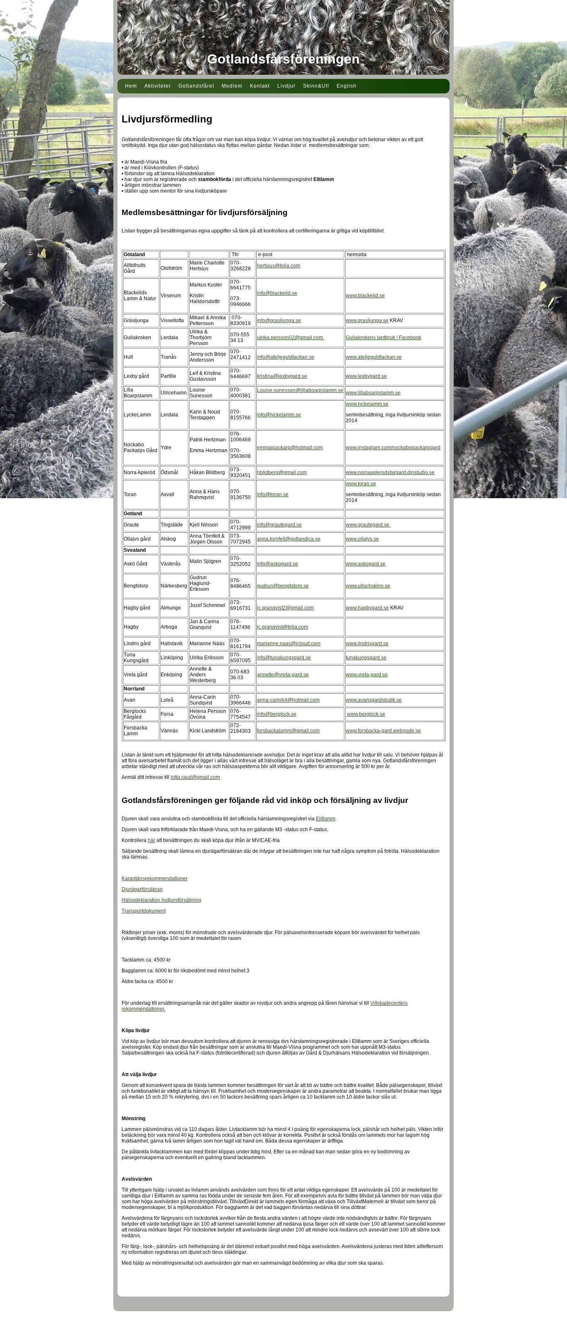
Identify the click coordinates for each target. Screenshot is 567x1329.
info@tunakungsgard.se (284, 658)
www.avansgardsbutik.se (374, 700)
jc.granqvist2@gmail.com (285, 608)
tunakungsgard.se (366, 658)
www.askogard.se (366, 564)
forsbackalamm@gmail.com (288, 731)
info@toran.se (272, 494)
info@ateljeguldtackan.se (285, 357)
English (347, 86)
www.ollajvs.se (362, 539)
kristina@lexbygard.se (282, 376)
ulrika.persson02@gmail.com (290, 337)
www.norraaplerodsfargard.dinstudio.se (390, 472)
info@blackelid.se (277, 293)
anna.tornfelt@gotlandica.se (288, 539)
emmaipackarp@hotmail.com (290, 447)
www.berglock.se (365, 714)
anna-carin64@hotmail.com (288, 700)
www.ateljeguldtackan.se (374, 357)
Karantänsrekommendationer (155, 878)
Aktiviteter (157, 86)
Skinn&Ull (316, 86)
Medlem (232, 86)
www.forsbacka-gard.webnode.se (383, 731)
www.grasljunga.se (367, 320)
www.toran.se (361, 484)
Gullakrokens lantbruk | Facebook (383, 337)
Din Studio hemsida (284, 1324)
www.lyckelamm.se (367, 404)
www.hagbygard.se (367, 608)
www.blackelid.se (365, 296)
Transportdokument (144, 911)
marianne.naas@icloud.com (288, 643)
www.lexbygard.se (366, 376)
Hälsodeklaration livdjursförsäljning (161, 900)
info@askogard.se (277, 564)
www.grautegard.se (367, 525)
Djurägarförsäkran (142, 889)
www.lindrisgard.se (367, 643)
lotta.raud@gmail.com (195, 777)
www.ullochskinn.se (368, 586)
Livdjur (286, 86)
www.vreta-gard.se (367, 675)
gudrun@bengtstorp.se (283, 586)
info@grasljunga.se (279, 320)
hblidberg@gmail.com (282, 472)
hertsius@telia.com (278, 266)
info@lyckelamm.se (279, 415)
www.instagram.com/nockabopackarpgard (393, 447)
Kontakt (260, 86)
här (151, 840)
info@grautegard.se (279, 525)
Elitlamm (325, 819)
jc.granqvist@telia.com (282, 627)
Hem (131, 86)
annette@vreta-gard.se (283, 675)
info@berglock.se (276, 714)
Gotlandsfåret (196, 86)
